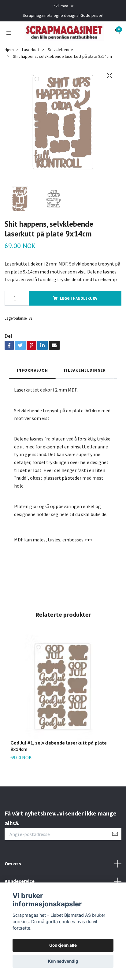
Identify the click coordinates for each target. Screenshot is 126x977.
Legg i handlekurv (78, 320)
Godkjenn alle (63, 945)
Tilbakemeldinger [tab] (84, 392)
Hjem (9, 72)
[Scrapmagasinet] (60, 44)
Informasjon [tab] (32, 392)
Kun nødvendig (63, 961)
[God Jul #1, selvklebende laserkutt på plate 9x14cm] (63, 709)
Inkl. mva (61, 6)
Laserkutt (30, 72)
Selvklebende (60, 72)
